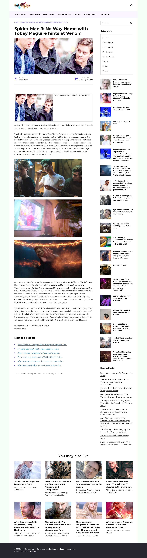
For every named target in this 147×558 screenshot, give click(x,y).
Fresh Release (64, 15)
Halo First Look (119, 265)
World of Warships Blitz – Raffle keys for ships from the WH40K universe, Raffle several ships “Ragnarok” (123, 284)
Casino (105, 38)
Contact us (105, 15)
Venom (59, 374)
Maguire (32, 374)
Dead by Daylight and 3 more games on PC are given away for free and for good (123, 255)
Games (105, 61)
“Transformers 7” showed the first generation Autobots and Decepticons (114, 382)
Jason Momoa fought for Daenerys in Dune (26, 482)
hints (17, 374)
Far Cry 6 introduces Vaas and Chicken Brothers (122, 298)
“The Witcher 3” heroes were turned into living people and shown (122, 83)
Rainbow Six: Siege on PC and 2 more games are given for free (122, 198)
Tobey (51, 374)
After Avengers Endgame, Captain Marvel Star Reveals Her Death (119, 524)
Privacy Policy (90, 15)
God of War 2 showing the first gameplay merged (122, 340)
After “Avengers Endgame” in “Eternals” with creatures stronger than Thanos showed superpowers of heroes (88, 527)
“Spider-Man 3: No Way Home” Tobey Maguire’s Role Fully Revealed (122, 97)
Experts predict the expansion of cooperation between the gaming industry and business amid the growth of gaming (122, 155)
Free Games (48, 15)
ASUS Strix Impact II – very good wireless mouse (122, 312)
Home (16, 22)
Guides (77, 15)
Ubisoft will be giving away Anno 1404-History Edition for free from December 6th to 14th (122, 356)
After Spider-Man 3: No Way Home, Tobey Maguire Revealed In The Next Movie (116, 403)
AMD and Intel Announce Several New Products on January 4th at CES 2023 (123, 241)
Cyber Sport (34, 15)
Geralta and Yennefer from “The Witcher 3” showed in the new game (119, 484)
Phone (105, 71)
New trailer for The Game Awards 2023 (121, 109)
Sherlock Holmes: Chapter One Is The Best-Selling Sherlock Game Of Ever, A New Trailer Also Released (122, 170)
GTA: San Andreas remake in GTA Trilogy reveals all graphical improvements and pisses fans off (122, 185)
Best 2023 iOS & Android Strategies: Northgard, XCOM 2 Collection (121, 327)
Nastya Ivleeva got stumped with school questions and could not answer (122, 139)
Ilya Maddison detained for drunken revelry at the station (123, 212)
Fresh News (20, 15)
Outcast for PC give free (121, 123)
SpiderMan (42, 374)
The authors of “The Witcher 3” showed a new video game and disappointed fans (113, 412)
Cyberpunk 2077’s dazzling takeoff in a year (121, 226)
